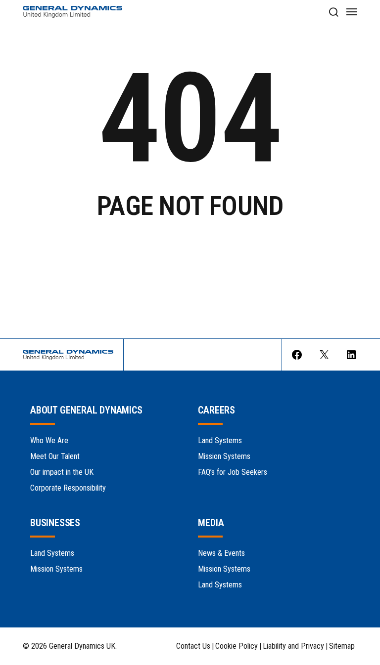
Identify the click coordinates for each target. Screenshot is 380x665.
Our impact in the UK (62, 472)
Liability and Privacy (293, 646)
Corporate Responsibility (68, 488)
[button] (333, 12)
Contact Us (193, 646)
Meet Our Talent (55, 456)
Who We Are (49, 440)
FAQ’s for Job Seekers (232, 472)
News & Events (221, 553)
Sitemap (342, 646)
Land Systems (220, 440)
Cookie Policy (236, 646)
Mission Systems (224, 456)
